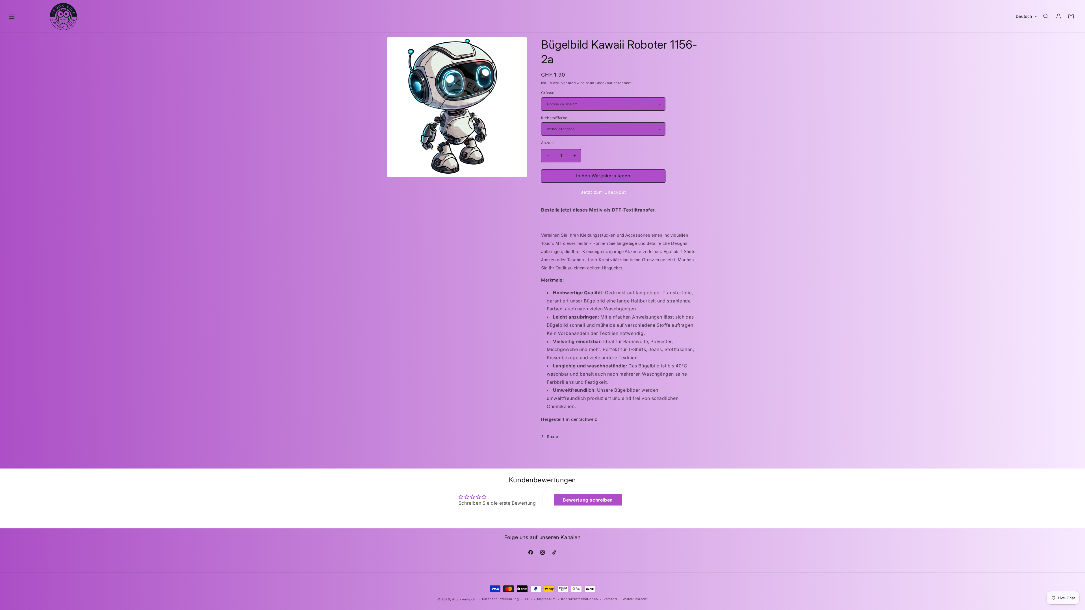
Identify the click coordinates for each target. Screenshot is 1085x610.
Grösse (547, 92)
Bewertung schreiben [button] (588, 500)
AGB (527, 599)
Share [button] (552, 436)
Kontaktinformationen (579, 599)
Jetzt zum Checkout (603, 192)
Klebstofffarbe (554, 118)
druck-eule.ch (463, 599)
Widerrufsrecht (635, 599)
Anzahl (547, 142)
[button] (12, 16)
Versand (568, 83)
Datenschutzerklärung (500, 599)
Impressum (546, 599)
